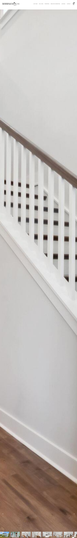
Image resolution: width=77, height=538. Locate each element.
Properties (47, 3)
